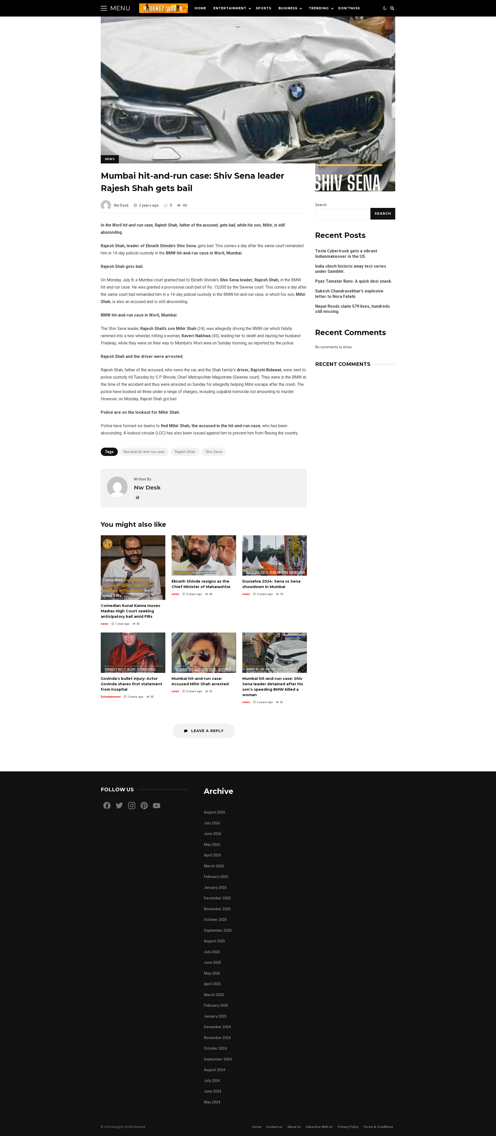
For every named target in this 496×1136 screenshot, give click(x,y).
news (110, 159)
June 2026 (212, 834)
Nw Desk (121, 205)
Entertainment (229, 8)
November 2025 (217, 909)
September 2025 (218, 930)
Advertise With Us (319, 1127)
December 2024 (217, 1027)
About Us (294, 1127)
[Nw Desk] (117, 495)
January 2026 (215, 887)
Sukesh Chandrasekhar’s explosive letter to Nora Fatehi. (349, 294)
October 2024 (215, 1048)
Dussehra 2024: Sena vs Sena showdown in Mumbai (274, 555)
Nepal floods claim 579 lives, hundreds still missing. (352, 309)
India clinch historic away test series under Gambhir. (350, 269)
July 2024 (212, 1081)
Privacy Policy (348, 1127)
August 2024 (214, 1070)
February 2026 (216, 877)
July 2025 (212, 952)
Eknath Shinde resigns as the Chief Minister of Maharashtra (204, 555)
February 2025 (216, 1005)
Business (287, 8)
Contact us (274, 1127)
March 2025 (214, 995)
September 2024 (218, 1059)
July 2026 (212, 823)
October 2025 (215, 919)
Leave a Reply (207, 730)
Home (200, 8)
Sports (263, 8)
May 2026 (212, 844)
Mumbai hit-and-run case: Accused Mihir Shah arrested (204, 653)
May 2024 (212, 1102)
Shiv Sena (214, 452)
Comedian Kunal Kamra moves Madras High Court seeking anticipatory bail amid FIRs (133, 567)
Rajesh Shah (185, 452)
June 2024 (212, 1091)
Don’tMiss (349, 8)
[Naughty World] (163, 9)
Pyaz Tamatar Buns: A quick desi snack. (353, 281)
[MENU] (104, 8)
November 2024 (217, 1038)
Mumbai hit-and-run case (144, 452)
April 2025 (212, 984)
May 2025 (212, 973)
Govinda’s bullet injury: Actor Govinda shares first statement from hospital (133, 653)
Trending (319, 8)
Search (321, 205)
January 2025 (215, 1016)
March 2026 (214, 866)
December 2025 (217, 898)
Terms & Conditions (378, 1127)
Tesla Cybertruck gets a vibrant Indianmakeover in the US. (346, 254)
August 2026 (214, 812)
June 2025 (212, 962)
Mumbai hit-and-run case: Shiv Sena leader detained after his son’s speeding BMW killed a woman (274, 653)
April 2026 (212, 855)
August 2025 (214, 941)
